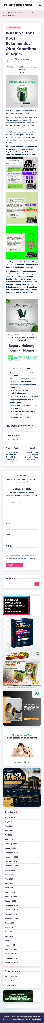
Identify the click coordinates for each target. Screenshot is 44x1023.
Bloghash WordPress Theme (29, 1019)
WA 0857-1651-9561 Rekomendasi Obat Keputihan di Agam (20, 426)
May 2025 (9, 883)
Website (9, 546)
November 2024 (11, 910)
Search (9, 578)
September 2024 (12, 918)
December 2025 (11, 852)
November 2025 (11, 857)
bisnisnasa (14, 435)
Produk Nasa (10, 981)
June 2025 (9, 879)
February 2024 (11, 949)
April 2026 (9, 835)
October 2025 (11, 861)
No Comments (14, 61)
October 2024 (11, 914)
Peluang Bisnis (11, 976)
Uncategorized (14, 27)
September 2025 (12, 866)
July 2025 (9, 874)
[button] (13, 440)
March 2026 (10, 839)
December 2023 (11, 958)
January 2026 (10, 848)
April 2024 (9, 941)
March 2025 (10, 892)
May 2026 (9, 830)
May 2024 (9, 936)
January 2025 (10, 901)
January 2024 (10, 954)
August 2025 (10, 870)
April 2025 (9, 888)
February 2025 (11, 896)
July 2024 (9, 927)
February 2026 (11, 844)
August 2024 (10, 923)
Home (5, 13)
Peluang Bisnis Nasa (18, 5)
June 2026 (9, 826)
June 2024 (9, 932)
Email (8, 535)
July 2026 (9, 822)
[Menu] (40, 5)
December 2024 (11, 905)
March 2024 (10, 945)
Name (9, 523)
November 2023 (11, 963)
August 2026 (10, 817)
